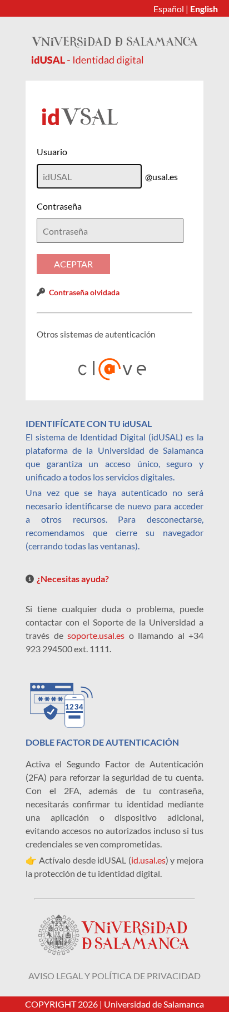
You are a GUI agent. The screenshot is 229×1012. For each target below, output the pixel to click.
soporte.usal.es (96, 635)
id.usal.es (148, 860)
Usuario (52, 151)
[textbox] (110, 231)
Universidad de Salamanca (154, 1004)
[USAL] (114, 62)
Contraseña (59, 206)
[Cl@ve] (114, 369)
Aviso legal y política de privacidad (114, 975)
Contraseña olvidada (84, 292)
